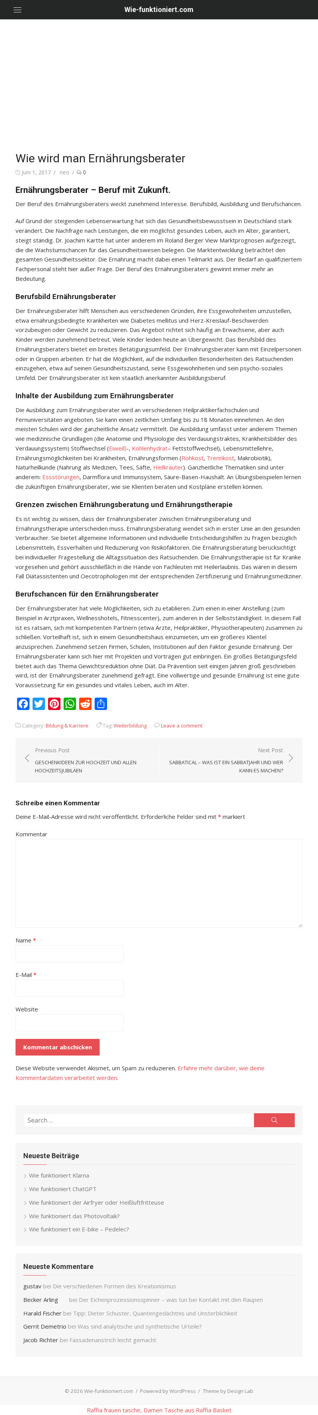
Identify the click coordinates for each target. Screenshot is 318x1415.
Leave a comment (181, 725)
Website (27, 1009)
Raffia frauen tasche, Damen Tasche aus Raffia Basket (159, 1410)
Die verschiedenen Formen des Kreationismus (114, 1286)
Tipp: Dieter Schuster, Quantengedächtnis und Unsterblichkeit (155, 1313)
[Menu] (17, 9)
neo (64, 172)
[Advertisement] (159, 85)
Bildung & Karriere (67, 725)
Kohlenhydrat (150, 448)
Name (26, 940)
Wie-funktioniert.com (159, 9)
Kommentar (31, 834)
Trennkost (220, 458)
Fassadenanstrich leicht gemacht (112, 1340)
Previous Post (86, 760)
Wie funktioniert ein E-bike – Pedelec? (79, 1229)
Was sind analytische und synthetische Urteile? (140, 1326)
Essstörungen (61, 477)
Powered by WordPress (168, 1390)
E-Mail (26, 974)
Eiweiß (117, 448)
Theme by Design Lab (228, 1390)
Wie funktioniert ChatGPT (63, 1189)
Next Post (226, 760)
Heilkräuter (168, 467)
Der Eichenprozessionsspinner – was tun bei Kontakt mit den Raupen (171, 1299)
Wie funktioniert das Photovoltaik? (74, 1216)
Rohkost (192, 458)
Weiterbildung (130, 725)
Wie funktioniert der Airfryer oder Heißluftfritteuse (96, 1202)
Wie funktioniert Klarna (59, 1175)
